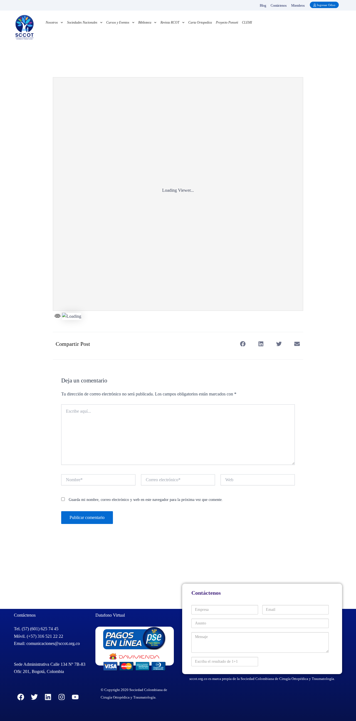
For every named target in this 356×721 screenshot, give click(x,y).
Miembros (298, 5)
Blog (263, 5)
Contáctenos (279, 5)
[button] (242, 344)
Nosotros (52, 22)
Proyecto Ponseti (227, 22)
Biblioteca (144, 22)
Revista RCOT (169, 22)
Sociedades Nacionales (82, 22)
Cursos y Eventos (117, 22)
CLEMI (247, 22)
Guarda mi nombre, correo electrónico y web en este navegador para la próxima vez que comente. (146, 500)
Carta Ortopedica (200, 22)
